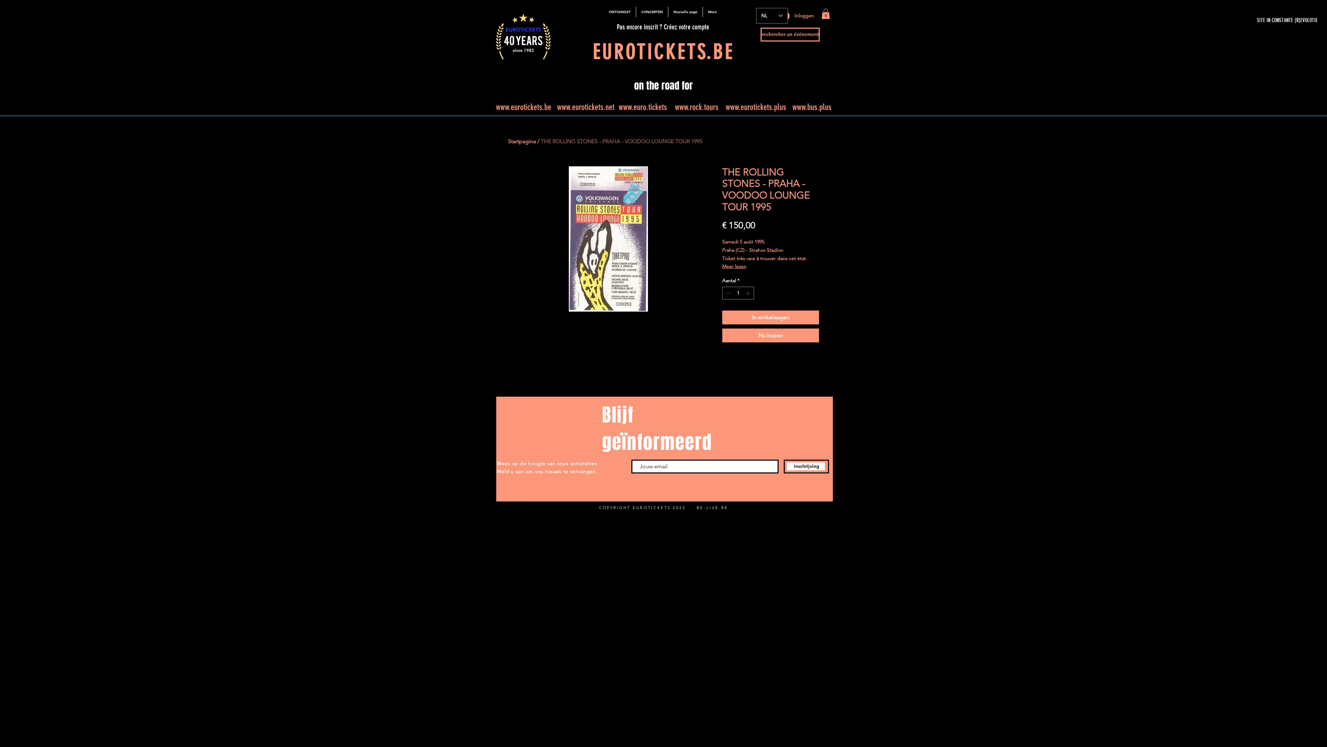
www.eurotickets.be (523, 107)
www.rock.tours (696, 107)
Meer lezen (734, 266)
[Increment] (748, 293)
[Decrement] (727, 293)
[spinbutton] (738, 293)
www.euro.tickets (643, 107)
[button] (825, 14)
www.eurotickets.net (585, 107)
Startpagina (522, 141)
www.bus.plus (811, 107)
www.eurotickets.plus (756, 107)
